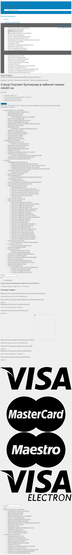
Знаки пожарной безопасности (19, 36)
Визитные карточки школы (21, 202)
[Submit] (1, 277)
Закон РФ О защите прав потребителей (15, 357)
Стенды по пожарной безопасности (21, 254)
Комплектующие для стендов (19, 170)
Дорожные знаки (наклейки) (18, 28)
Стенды (10, 80)
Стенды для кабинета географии (23, 224)
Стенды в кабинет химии (39, 80)
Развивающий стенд (19, 187)
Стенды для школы (21, 80)
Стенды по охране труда (17, 247)
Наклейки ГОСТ (13, 43)
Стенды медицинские (16, 240)
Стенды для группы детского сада (24, 189)
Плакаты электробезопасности (19, 72)
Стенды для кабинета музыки (22, 225)
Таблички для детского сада (21, 195)
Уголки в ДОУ (16, 197)
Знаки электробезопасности (18, 38)
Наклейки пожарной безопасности (21, 45)
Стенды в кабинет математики (22, 214)
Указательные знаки (15, 137)
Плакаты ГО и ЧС (14, 64)
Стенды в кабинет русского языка (23, 215)
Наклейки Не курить (15, 46)
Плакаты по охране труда (17, 67)
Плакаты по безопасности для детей (21, 65)
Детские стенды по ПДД (20, 250)
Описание (8, 280)
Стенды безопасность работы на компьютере (24, 182)
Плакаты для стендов (12, 53)
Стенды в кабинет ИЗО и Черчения (24, 209)
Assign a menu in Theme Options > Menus (19, 5)
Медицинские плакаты (16, 60)
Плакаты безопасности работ (18, 62)
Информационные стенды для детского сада (28, 165)
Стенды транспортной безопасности (21, 262)
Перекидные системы (19, 172)
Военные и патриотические (18, 59)
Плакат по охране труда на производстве (23, 69)
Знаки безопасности (15, 31)
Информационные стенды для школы (25, 167)
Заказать (3, 103)
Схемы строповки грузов (17, 264)
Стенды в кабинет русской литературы (25, 217)
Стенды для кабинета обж (20, 227)
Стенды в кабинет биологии (21, 207)
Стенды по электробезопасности (20, 260)
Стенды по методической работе (23, 237)
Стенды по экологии (15, 259)
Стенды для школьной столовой (23, 235)
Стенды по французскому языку (23, 239)
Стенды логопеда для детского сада (24, 192)
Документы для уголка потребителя (24, 267)
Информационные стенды (17, 162)
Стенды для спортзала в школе (22, 234)
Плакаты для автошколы (17, 57)
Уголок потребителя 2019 (20, 270)
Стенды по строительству (17, 255)
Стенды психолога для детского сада (25, 194)
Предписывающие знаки (17, 48)
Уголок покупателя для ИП (21, 269)
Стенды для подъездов (16, 199)
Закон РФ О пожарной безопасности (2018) (17, 346)
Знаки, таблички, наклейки (14, 25)
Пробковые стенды (15, 179)
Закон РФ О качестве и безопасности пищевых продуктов (22, 299)
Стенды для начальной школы (22, 232)
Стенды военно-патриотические (20, 184)
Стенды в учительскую (19, 222)
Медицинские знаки (15, 41)
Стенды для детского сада (17, 185)
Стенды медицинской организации (24, 242)
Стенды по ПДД (13, 249)
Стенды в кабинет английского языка (25, 204)
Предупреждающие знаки (18, 50)
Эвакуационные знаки (16, 138)
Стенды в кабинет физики (21, 219)
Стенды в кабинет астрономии (22, 205)
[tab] (37, 280)
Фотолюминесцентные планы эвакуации (26, 177)
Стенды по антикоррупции (21, 245)
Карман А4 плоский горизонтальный (14, 310)
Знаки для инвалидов (16, 35)
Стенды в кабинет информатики (23, 210)
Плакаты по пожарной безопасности (21, 70)
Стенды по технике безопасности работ (22, 257)
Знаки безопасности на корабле (19, 33)
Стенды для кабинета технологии (23, 229)
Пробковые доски (18, 180)
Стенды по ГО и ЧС (15, 244)
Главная (3, 80)
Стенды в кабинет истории (21, 212)
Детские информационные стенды (24, 163)
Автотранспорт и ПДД (16, 55)
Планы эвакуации (14, 175)
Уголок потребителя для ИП (21, 272)
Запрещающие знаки (16, 30)
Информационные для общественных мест (24, 40)
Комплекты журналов (16, 174)
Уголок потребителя (15, 265)
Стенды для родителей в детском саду (25, 190)
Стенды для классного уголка (22, 230)
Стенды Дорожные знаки (20, 252)
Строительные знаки (15, 135)
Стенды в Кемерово (8, 16)
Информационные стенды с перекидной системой (30, 168)
